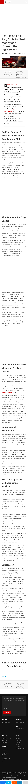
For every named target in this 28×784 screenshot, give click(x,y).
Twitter (17, 740)
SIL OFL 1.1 (19, 779)
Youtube (18, 746)
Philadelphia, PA (13, 85)
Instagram (18, 748)
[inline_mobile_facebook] (3, 782)
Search (22, 722)
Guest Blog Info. (5, 738)
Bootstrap (4, 775)
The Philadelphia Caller (6, 759)
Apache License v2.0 (12, 777)
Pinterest (18, 744)
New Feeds (4, 742)
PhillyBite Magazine (7, 773)
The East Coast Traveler (5, 750)
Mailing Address (5, 722)
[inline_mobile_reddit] (14, 782)
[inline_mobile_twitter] (8, 782)
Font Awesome (5, 779)
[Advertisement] (14, 19)
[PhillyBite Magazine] (8, 2)
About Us (18, 731)
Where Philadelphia (6, 763)
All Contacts (19, 728)
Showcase (4, 740)
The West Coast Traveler (5, 754)
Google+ (18, 742)
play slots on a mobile (8, 392)
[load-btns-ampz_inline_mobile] (25, 782)
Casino (3, 676)
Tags (17, 722)
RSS (24, 748)
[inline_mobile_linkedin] (19, 782)
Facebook (18, 738)
